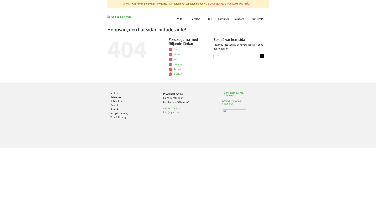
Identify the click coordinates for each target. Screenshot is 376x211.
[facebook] (111, 129)
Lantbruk (178, 64)
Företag (177, 54)
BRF (175, 59)
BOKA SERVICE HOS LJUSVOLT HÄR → (231, 3)
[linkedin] (121, 129)
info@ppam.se (171, 112)
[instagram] (116, 129)
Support (177, 69)
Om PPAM (178, 74)
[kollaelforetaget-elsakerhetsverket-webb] (234, 111)
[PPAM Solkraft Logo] (119, 17)
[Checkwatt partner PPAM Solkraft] (234, 101)
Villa (175, 49)
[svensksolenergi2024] (235, 93)
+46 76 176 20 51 (172, 108)
